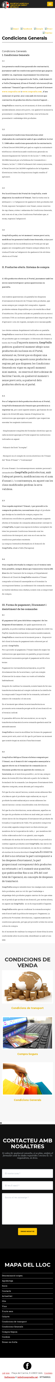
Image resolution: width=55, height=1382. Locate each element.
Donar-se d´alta (9, 1342)
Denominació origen (12, 1275)
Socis (4, 1285)
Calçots (5, 1316)
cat (3, 1373)
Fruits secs (7, 1311)
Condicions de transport (27, 1008)
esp (8, 1373)
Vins (4, 1306)
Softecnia (9, 1377)
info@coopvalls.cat (27, 1377)
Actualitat (7, 1296)
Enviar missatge (27, 1231)
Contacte (6, 1291)
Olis (4, 1301)
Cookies (6, 1336)
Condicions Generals (27, 1100)
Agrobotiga (7, 1280)
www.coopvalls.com (32, 91)
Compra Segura (27, 1054)
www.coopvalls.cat (11, 91)
